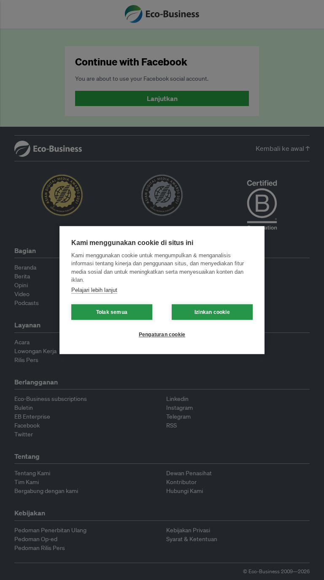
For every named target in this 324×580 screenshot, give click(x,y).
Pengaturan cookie (162, 335)
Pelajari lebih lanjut (94, 290)
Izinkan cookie (212, 312)
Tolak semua (111, 312)
